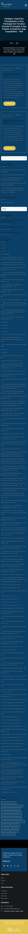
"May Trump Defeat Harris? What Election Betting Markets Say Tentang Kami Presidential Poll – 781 (13, 274)
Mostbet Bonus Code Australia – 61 (12, 449)
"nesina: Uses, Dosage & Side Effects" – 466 (14, 300)
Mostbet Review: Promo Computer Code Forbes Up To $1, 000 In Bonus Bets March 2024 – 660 (13, 512)
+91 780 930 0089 (15, 930)
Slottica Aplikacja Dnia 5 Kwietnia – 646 (13, 608)
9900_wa (5, 349)
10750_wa (5, 331)
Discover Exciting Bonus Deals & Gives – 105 (14, 371)
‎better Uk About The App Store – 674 (12, 361)
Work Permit (4, 898)
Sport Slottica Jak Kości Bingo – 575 (12, 746)
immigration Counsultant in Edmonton (12, 818)
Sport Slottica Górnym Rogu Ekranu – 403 (14, 743)
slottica (16, 828)
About (2, 878)
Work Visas (4, 896)
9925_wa (5, 352)
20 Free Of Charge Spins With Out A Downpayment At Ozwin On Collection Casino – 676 (13, 339)
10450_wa (5, 325)
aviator (4, 802)
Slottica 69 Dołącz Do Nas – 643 (11, 599)
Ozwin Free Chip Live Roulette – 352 (12, 556)
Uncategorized (6, 754)
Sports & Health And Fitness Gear (11, 232)
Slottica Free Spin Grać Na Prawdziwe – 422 (14, 668)
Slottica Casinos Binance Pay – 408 (12, 646)
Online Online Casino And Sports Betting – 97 (14, 538)
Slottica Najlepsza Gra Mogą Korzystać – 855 (15, 708)
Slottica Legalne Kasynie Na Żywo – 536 (13, 702)
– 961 (4, 251)
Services (3, 880)
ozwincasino (15, 824)
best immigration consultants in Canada (12, 806)
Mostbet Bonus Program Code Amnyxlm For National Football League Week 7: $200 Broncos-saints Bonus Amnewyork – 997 (14, 468)
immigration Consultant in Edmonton (11, 815)
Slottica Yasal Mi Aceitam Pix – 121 (12, 737)
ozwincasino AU (6, 828)
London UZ (12, 821)
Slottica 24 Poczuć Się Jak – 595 (11, 584)
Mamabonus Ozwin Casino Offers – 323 (13, 433)
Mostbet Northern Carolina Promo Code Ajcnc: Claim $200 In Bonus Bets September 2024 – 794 (12, 495)
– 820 (4, 248)
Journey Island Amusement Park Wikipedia (14, 175)
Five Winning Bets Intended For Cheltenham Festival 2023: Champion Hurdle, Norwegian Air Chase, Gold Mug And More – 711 (13, 386)
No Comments (8, 70)
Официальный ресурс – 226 (10, 792)
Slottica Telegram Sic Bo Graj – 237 (12, 720)
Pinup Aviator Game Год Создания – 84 (13, 574)
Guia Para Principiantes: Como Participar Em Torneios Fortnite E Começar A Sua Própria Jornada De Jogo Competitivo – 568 (13, 403)
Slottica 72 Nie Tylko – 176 (10, 602)
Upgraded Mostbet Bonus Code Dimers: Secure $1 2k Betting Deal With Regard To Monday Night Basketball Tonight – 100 (12, 772)
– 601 (4, 245)
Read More (9, 103)
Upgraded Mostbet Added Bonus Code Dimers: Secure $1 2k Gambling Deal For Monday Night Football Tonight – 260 (13, 764)
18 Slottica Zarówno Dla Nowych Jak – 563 (14, 334)
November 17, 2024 (10, 68)
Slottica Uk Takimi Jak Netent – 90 (12, 723)
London (4, 821)
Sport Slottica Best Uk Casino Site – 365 (13, 740)
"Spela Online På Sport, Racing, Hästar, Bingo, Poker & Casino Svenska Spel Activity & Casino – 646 (14, 305)
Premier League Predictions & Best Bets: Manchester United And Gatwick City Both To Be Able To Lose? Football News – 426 (14, 579)
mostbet (21, 821)
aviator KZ (12, 802)
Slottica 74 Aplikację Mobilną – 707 (12, 605)
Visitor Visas (4, 893)
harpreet (19, 68)
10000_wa (5, 322)
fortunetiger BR (16, 812)
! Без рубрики (6, 254)
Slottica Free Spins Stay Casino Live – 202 (14, 676)
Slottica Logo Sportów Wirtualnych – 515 (14, 705)
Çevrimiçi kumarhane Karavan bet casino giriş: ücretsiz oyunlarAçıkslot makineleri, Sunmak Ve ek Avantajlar (12, 190)
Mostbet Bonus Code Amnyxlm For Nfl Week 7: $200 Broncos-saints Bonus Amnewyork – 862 (13, 444)
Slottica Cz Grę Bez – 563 (9, 650)
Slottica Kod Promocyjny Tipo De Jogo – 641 (14, 699)
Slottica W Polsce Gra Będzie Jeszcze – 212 (14, 726)
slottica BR (5, 831)
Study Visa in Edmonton (8, 834)
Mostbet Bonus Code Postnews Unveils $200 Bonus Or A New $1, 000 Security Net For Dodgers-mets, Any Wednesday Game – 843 (13, 454)
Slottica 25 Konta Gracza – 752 (11, 587)
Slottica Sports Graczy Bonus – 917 (12, 717)
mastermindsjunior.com (17, 923)
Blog (2, 883)
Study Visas (4, 891)
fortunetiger (6, 812)
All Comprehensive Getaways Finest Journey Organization (11, 221)
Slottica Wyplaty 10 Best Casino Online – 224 (14, 734)
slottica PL (14, 831)
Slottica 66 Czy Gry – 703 (9, 596)
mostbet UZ (5, 824)
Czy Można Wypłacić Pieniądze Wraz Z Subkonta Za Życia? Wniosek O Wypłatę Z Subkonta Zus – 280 (12, 366)
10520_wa (5, 328)
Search (21, 158)
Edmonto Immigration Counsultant (11, 809)
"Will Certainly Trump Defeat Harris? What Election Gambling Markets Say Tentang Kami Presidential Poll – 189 (13, 312)
